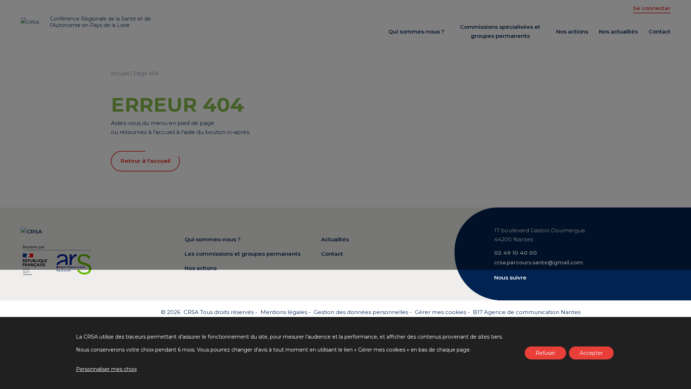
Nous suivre (510, 277)
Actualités (335, 239)
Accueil (120, 73)
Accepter (591, 353)
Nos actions (572, 31)
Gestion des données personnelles (361, 312)
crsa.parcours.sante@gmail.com (538, 262)
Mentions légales (284, 312)
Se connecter (651, 8)
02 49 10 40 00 (515, 252)
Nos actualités (618, 31)
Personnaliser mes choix (106, 369)
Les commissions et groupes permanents (243, 253)
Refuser (545, 353)
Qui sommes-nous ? (416, 31)
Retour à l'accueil (145, 160)
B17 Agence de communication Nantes (527, 312)
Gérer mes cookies (440, 312)
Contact (659, 31)
